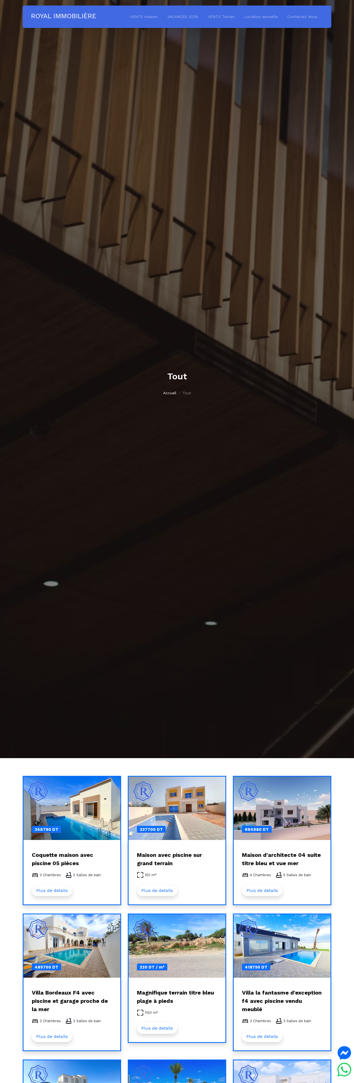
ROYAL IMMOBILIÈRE (63, 16)
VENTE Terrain (221, 16)
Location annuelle (261, 16)
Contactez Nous (302, 16)
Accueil (169, 393)
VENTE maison (144, 16)
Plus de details (52, 890)
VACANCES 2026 (182, 16)
